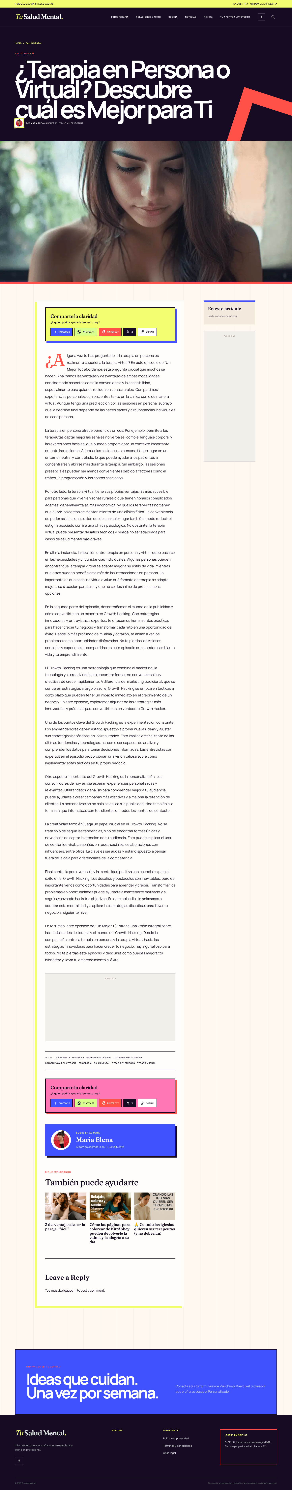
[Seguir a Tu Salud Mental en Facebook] (261, 16)
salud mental (102, 1063)
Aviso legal (169, 1453)
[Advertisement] (110, 1009)
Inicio (18, 43)
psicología (85, 1063)
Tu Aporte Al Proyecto (235, 16)
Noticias (191, 16)
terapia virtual (146, 1063)
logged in (69, 1290)
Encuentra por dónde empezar (255, 3)
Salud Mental (34, 43)
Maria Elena (94, 1139)
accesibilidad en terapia (69, 1057)
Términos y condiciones (177, 1446)
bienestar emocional (98, 1057)
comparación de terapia (128, 1057)
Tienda (208, 16)
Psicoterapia (120, 16)
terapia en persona (123, 1063)
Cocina (173, 16)
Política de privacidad (176, 1438)
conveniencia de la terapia (60, 1063)
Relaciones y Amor (148, 16)
